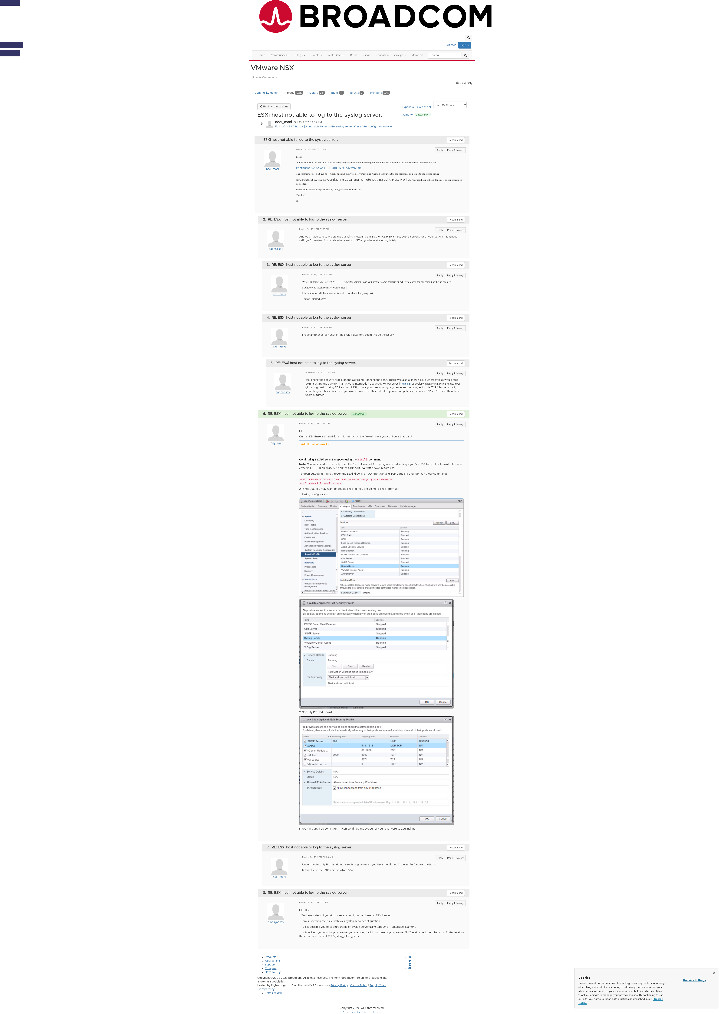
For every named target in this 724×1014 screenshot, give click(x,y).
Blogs (337, 93)
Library (316, 93)
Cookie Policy (358, 985)
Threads (293, 93)
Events (356, 93)
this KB (407, 383)
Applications (273, 961)
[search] (465, 55)
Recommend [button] (456, 140)
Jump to (415, 114)
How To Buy (273, 972)
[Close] (714, 973)
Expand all (408, 107)
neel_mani (272, 169)
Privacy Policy (339, 985)
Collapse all (424, 107)
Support (270, 964)
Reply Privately (455, 150)
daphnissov (276, 249)
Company (271, 968)
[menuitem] (451, 44)
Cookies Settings (694, 980)
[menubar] (451, 44)
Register (451, 45)
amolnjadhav (276, 922)
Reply (440, 150)
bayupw (276, 443)
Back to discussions (275, 106)
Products (270, 957)
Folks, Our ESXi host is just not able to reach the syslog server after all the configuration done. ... (335, 126)
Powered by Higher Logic (362, 1012)
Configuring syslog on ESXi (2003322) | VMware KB (328, 168)
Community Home (266, 93)
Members (379, 93)
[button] (468, 38)
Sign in (465, 45)
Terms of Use (273, 993)
